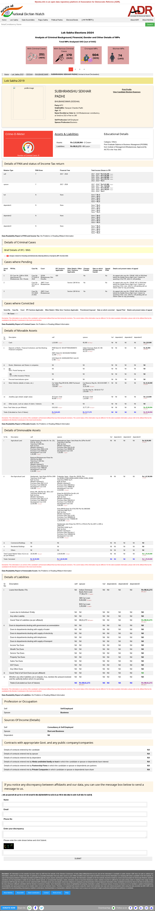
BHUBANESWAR (41, 74)
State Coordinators (33, 893)
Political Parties (57, 20)
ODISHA (29, 74)
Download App (104, 908)
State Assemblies (28, 20)
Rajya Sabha (43, 20)
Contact (46, 893)
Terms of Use (57, 893)
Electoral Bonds (72, 20)
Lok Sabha (14, 20)
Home (4, 20)
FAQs (67, 893)
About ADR (134, 20)
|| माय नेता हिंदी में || (87, 20)
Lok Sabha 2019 (17, 74)
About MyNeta (147, 20)
